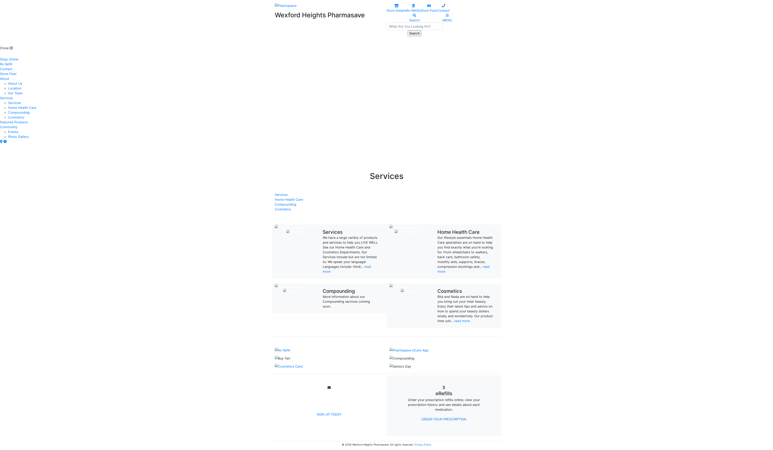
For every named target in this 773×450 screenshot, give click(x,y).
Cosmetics (16, 117)
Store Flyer (8, 74)
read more (462, 321)
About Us (15, 83)
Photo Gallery (18, 137)
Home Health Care (22, 108)
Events (13, 132)
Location (14, 88)
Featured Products (14, 122)
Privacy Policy (422, 444)
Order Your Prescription (444, 419)
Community (9, 127)
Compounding (19, 112)
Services (6, 98)
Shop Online (9, 59)
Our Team (15, 93)
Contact (6, 69)
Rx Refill (6, 64)
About (4, 79)
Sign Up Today (329, 414)
